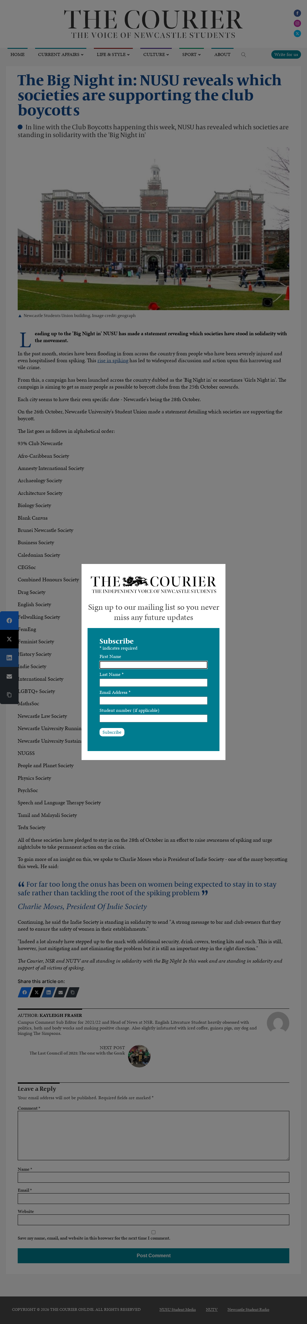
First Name (110, 656)
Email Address (115, 692)
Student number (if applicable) (129, 710)
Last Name (112, 674)
